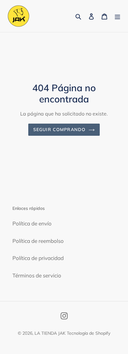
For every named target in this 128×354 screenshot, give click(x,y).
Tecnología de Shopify (88, 333)
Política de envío (32, 223)
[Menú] (117, 16)
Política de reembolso (38, 241)
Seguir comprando (59, 129)
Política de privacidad (38, 258)
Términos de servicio (36, 275)
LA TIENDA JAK (50, 333)
